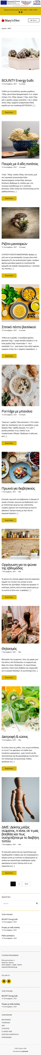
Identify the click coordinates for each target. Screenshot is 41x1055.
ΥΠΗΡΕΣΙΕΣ (6, 1023)
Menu (34, 20)
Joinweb (25, 1051)
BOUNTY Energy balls (18, 80)
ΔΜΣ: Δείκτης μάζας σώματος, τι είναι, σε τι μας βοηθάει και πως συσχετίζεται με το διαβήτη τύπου (20, 834)
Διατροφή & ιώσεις (15, 736)
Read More (9, 112)
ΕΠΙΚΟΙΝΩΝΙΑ (6, 1037)
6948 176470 (33, 10)
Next (26, 884)
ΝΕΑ (3, 1026)
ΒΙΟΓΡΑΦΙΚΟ (6, 1020)
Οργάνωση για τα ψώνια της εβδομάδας (19, 566)
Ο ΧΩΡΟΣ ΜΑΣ (7, 1031)
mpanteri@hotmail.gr (9, 967)
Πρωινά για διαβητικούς (18, 488)
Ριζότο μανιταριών (14, 243)
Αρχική (4, 28)
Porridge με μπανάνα (17, 411)
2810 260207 (24, 10)
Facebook (19, 12)
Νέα (19, 492)
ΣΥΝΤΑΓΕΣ (5, 1028)
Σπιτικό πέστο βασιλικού (19, 326)
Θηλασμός (9, 648)
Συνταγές (22, 84)
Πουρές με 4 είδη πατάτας (20, 163)
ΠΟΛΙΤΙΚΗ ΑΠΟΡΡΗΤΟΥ (10, 1034)
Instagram (21, 12)
